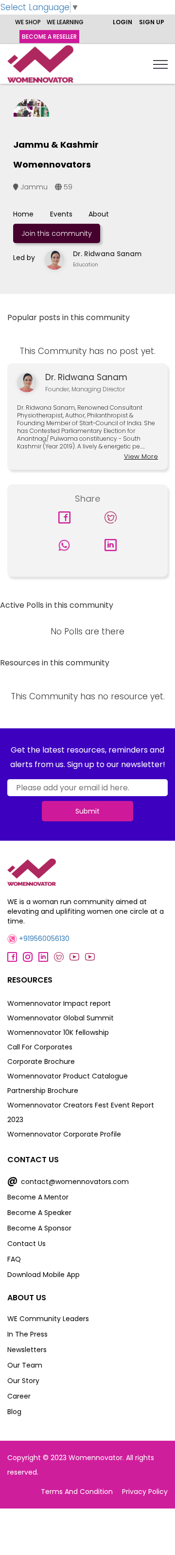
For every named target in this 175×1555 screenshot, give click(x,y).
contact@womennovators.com (68, 1181)
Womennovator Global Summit (60, 1018)
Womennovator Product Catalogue (67, 1076)
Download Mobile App (43, 1274)
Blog (14, 1411)
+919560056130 (43, 938)
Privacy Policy (145, 1491)
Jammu (33, 187)
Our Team (24, 1365)
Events (61, 214)
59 (67, 187)
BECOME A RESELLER (49, 36)
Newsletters (27, 1350)
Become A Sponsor (39, 1228)
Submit (87, 811)
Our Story (23, 1381)
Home (23, 214)
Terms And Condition (77, 1491)
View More (141, 456)
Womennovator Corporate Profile (64, 1134)
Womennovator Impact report (59, 1003)
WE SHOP (28, 22)
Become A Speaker (39, 1212)
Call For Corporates (39, 1047)
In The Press (27, 1334)
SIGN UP (151, 22)
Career (19, 1396)
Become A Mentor (38, 1197)
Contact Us (26, 1243)
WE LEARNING (65, 22)
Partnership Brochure (42, 1090)
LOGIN (122, 22)
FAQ (14, 1259)
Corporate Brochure (41, 1061)
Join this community (56, 233)
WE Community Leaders (48, 1319)
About (98, 214)
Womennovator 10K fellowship (58, 1032)
